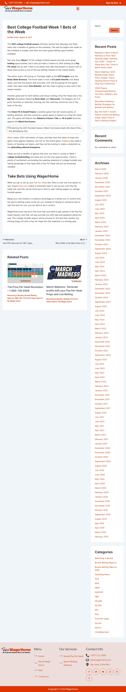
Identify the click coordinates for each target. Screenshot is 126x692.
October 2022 (101, 350)
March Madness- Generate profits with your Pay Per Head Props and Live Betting (64, 290)
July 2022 (99, 364)
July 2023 (99, 311)
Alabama (66, 141)
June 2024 (100, 262)
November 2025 (102, 187)
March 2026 (100, 169)
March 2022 (100, 381)
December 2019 (102, 501)
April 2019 (99, 528)
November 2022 (102, 346)
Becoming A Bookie (15, 295)
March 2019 (100, 532)
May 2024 (99, 266)
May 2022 (99, 373)
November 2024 (102, 240)
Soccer (98, 623)
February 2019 (101, 536)
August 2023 (101, 306)
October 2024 (101, 244)
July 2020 (99, 470)
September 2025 (103, 195)
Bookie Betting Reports (106, 562)
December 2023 (102, 288)
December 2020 (102, 448)
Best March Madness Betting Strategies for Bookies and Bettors (105, 104)
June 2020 (100, 474)
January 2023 (101, 337)
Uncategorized (102, 632)
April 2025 (100, 218)
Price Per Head (29, 298)
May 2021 (99, 426)
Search (98, 26)
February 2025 (102, 226)
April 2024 (100, 271)
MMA (97, 587)
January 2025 (101, 231)
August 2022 (101, 359)
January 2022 (101, 390)
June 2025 (100, 209)
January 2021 (101, 443)
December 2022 (102, 342)
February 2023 (102, 333)
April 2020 (100, 483)
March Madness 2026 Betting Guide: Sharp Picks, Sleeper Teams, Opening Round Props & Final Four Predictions (106, 78)
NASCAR (99, 592)
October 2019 (101, 510)
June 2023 (100, 315)
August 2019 (101, 519)
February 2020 (102, 492)
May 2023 (99, 319)
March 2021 (100, 435)
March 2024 (100, 275)
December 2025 (102, 182)
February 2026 (102, 173)
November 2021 (102, 399)
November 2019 (102, 505)
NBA (16, 298)
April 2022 (100, 377)
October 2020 (101, 457)
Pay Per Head (40, 182)
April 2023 (100, 324)
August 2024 (101, 253)
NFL (21, 298)
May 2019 (99, 523)
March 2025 (100, 222)
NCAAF (98, 605)
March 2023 (100, 328)
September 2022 (103, 355)
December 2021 (102, 395)
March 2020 (100, 488)
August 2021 (101, 412)
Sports (39, 298)
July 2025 (99, 204)
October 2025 (101, 191)
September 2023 (103, 302)
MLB (97, 583)
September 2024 (103, 249)
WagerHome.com (20, 186)
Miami (10, 137)
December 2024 (102, 235)
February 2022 (102, 386)
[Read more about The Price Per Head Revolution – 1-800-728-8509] (25, 272)
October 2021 (101, 404)
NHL (97, 614)
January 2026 (101, 178)
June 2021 (99, 421)
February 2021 (101, 439)
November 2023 (102, 293)
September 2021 (102, 408)
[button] (77, 9)
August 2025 (101, 200)
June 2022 (100, 368)
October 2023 (101, 297)
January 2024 (101, 284)
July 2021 (99, 417)
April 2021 (99, 430)
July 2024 (99, 257)
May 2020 (99, 479)
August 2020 (101, 466)
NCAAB (66, 299)
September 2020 (103, 461)
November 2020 (102, 452)
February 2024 (102, 280)
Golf (97, 579)
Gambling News (102, 574)
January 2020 (101, 497)
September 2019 (102, 514)
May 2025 (99, 213)
